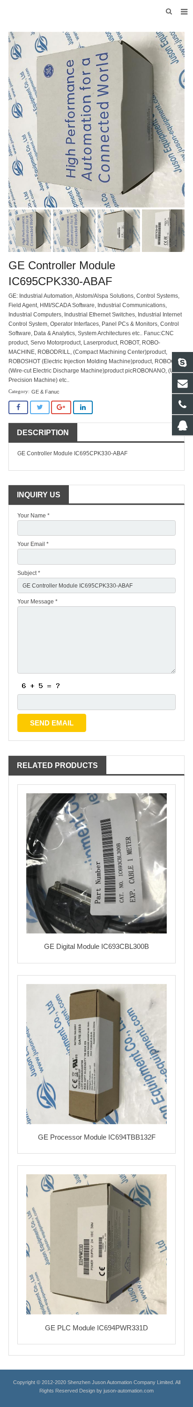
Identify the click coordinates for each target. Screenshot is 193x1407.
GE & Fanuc (45, 392)
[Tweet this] (40, 407)
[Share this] (18, 407)
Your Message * (37, 601)
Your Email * (33, 544)
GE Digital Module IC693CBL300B (96, 946)
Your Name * (33, 515)
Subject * (28, 573)
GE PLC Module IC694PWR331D (96, 1328)
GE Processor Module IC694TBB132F (97, 1137)
